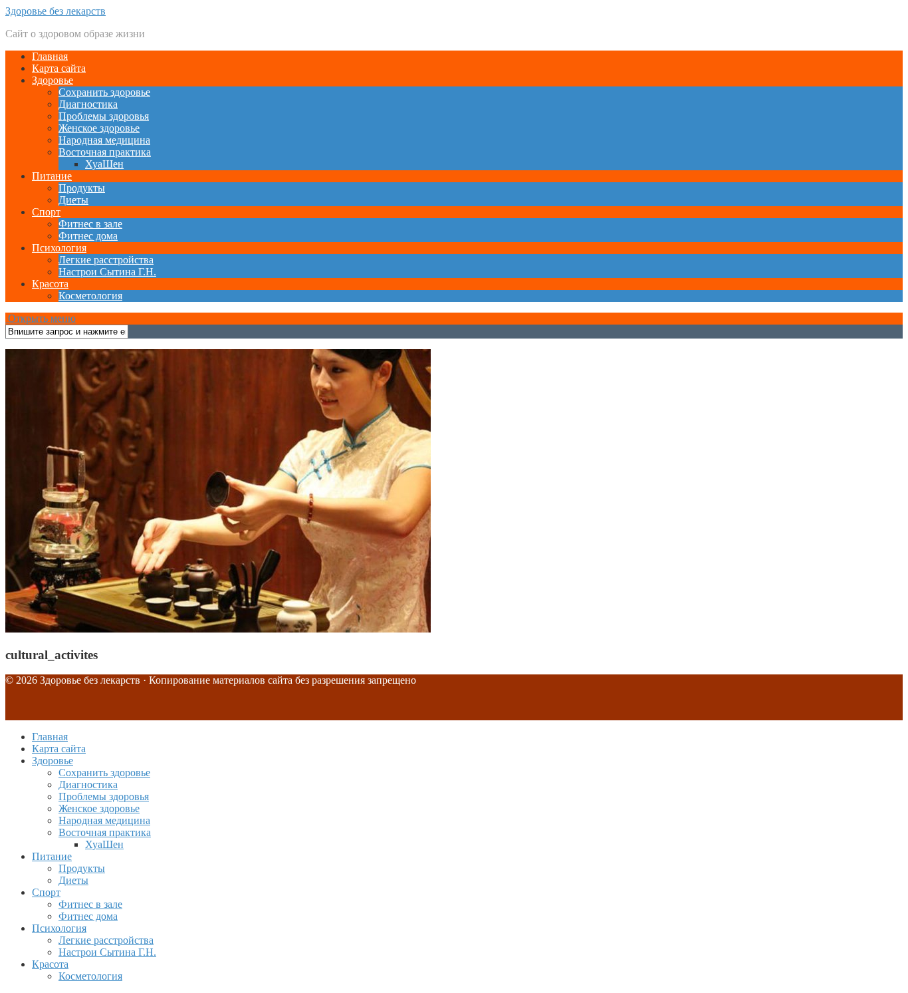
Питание (52, 176)
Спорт (46, 211)
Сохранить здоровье (104, 92)
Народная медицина (104, 140)
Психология (59, 247)
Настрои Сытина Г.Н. (107, 271)
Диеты (73, 200)
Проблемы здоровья (103, 116)
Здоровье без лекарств (55, 11)
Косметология (90, 295)
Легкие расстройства (106, 259)
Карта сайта (59, 68)
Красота (50, 283)
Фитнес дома (88, 235)
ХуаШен (104, 164)
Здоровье (52, 80)
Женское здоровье (99, 128)
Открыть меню (40, 318)
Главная (50, 56)
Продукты (81, 188)
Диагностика (88, 104)
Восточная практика (104, 152)
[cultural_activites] (218, 629)
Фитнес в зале (90, 223)
